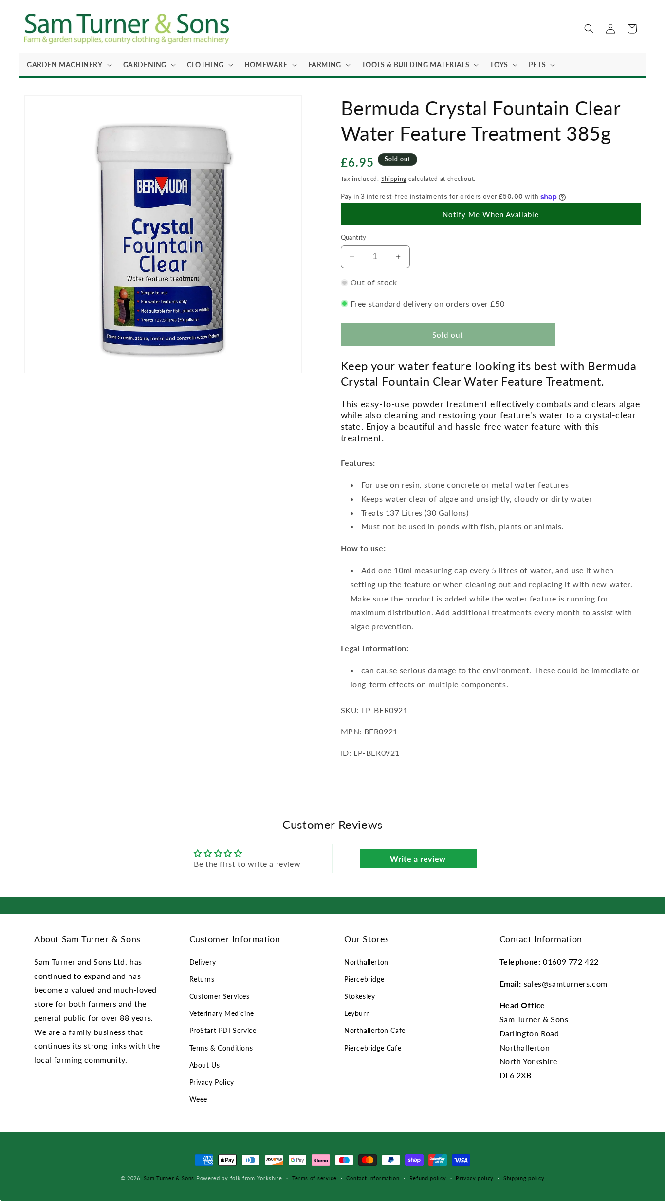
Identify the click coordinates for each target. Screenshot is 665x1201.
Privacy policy (475, 1178)
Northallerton (366, 962)
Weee (198, 1099)
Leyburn (357, 1013)
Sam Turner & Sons (169, 1178)
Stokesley (359, 996)
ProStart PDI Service (223, 1030)
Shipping (394, 178)
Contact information (372, 1178)
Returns (202, 979)
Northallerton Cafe (375, 1030)
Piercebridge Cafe (372, 1048)
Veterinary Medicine (221, 1013)
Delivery (202, 962)
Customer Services (219, 996)
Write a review (417, 858)
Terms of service (314, 1178)
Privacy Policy (211, 1082)
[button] (67, 64)
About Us (204, 1065)
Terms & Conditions (221, 1048)
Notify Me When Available (491, 214)
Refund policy (427, 1178)
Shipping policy (524, 1178)
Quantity (354, 237)
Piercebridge (364, 979)
